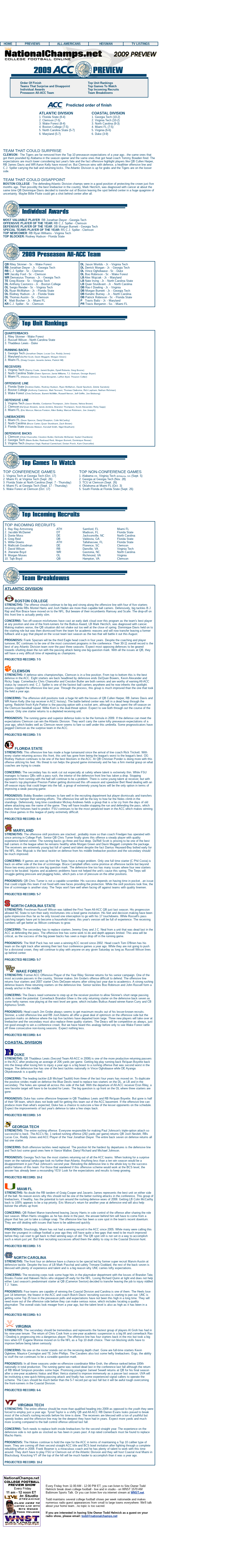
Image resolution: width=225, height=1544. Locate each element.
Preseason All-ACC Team (37, 92)
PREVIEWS (32, 43)
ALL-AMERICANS (69, 43)
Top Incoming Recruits (103, 89)
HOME (8, 43)
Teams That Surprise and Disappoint (45, 86)
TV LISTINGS (141, 43)
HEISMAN (105, 43)
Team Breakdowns (100, 92)
